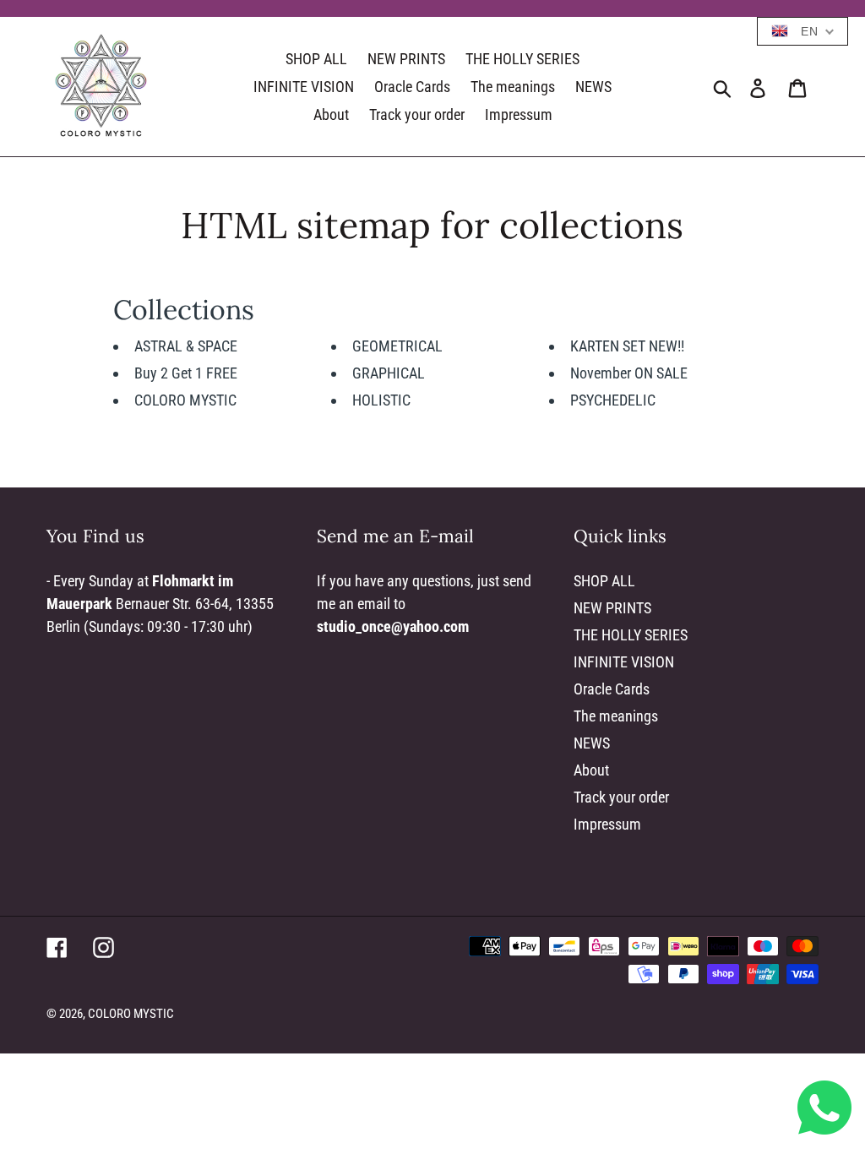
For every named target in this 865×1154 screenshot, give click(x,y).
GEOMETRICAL (397, 346)
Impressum (607, 824)
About (591, 770)
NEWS (592, 743)
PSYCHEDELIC (613, 400)
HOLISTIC (381, 400)
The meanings (616, 716)
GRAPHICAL (388, 373)
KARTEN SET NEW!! (627, 346)
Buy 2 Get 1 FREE (185, 373)
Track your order (621, 797)
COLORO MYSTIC (185, 400)
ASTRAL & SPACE (185, 346)
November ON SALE (629, 373)
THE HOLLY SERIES (631, 635)
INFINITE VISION (624, 662)
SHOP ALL (604, 581)
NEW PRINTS (612, 608)
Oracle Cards (612, 689)
